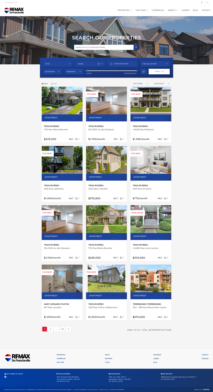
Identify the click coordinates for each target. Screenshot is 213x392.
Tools (107, 362)
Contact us (12, 2)
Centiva (205, 389)
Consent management (117, 389)
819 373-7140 (64, 381)
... (56, 329)
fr (208, 2)
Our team (141, 10)
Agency (172, 10)
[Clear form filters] (144, 71)
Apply (158, 71)
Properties (124, 10)
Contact (206, 10)
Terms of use (103, 389)
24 (62, 329)
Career (185, 10)
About (107, 354)
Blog (195, 10)
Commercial (158, 10)
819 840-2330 (169, 379)
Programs (157, 354)
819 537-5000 (117, 381)
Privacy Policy (93, 389)
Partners (108, 358)
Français (205, 358)
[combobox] (57, 64)
